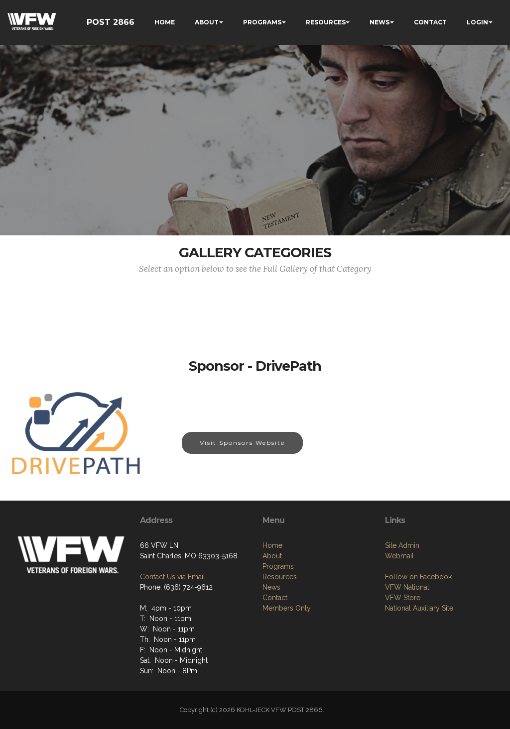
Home (272, 545)
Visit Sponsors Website (242, 442)
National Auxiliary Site (419, 608)
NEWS (379, 22)
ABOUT (207, 22)
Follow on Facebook (418, 577)
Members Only (286, 608)
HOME (164, 22)
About (272, 556)
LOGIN (477, 22)
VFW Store (402, 598)
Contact (274, 598)
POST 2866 (110, 22)
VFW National (407, 587)
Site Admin (402, 545)
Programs (278, 566)
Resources (279, 577)
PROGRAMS (262, 22)
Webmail (399, 556)
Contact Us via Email (172, 577)
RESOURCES (326, 22)
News (271, 587)
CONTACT (430, 22)
